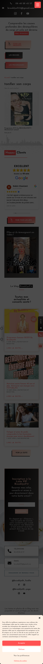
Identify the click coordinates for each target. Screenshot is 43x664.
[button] (39, 618)
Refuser (21, 649)
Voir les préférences (21, 656)
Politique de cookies (20, 660)
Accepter (21, 643)
